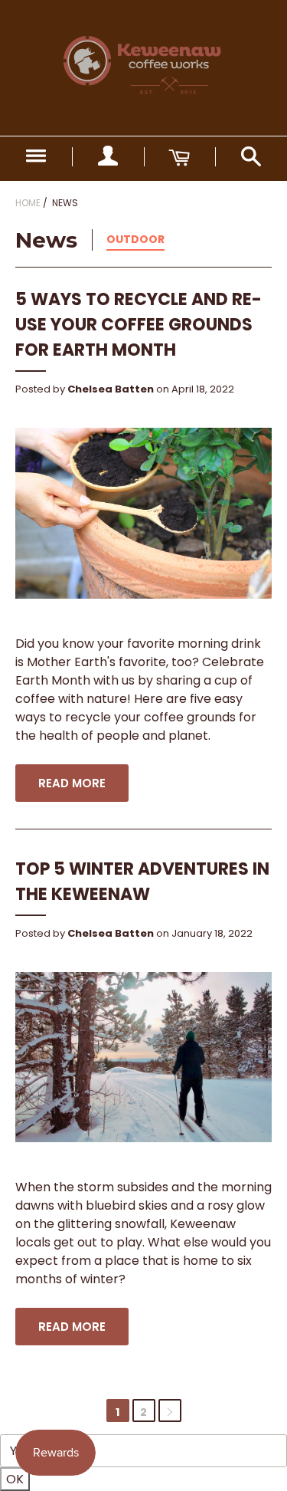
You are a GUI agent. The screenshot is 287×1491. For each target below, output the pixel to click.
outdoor (135, 239)
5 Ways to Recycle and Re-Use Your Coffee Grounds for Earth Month (138, 324)
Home (28, 202)
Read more (72, 783)
